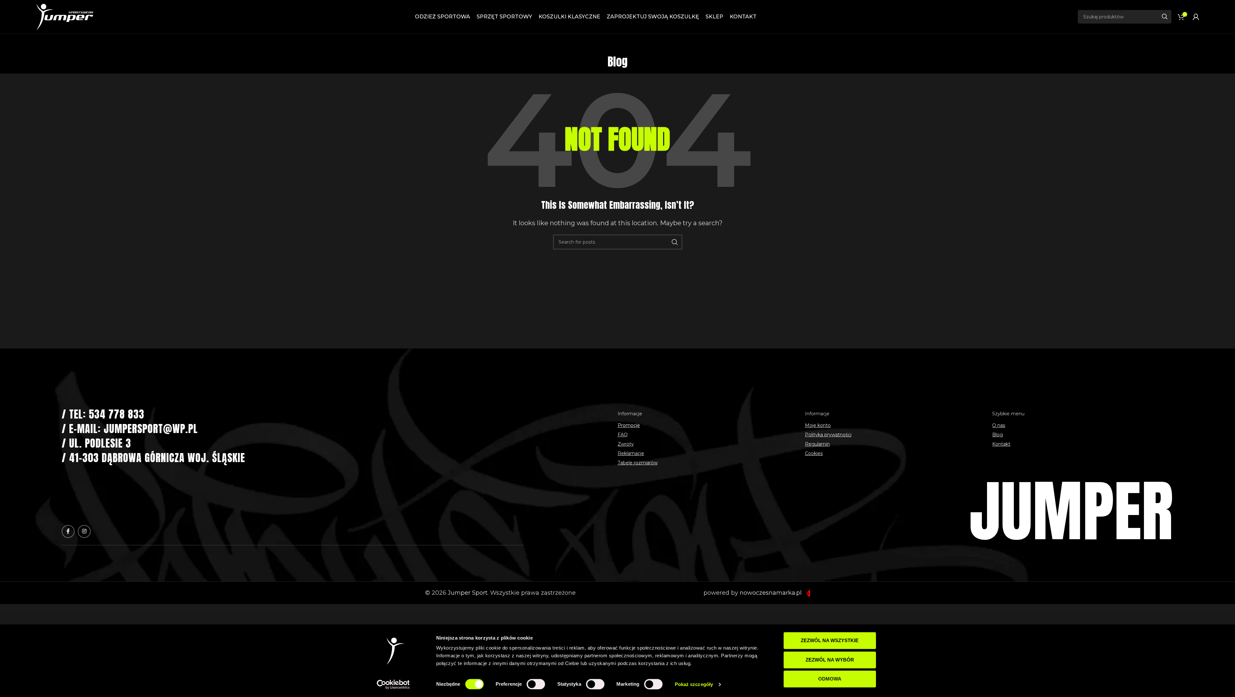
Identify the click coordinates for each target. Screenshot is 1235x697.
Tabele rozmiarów (638, 463)
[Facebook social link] (68, 531)
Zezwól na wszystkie (830, 640)
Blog (997, 435)
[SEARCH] (1164, 17)
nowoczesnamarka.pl (771, 592)
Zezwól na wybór (830, 659)
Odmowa (829, 679)
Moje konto (818, 425)
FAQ (623, 435)
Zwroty (626, 444)
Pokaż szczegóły (694, 684)
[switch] (536, 684)
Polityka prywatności (828, 435)
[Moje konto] (1195, 16)
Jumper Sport (468, 592)
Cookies (814, 453)
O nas (998, 425)
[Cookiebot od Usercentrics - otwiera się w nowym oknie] (393, 684)
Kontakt (1001, 444)
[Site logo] (64, 16)
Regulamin (817, 444)
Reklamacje (631, 453)
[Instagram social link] (84, 531)
